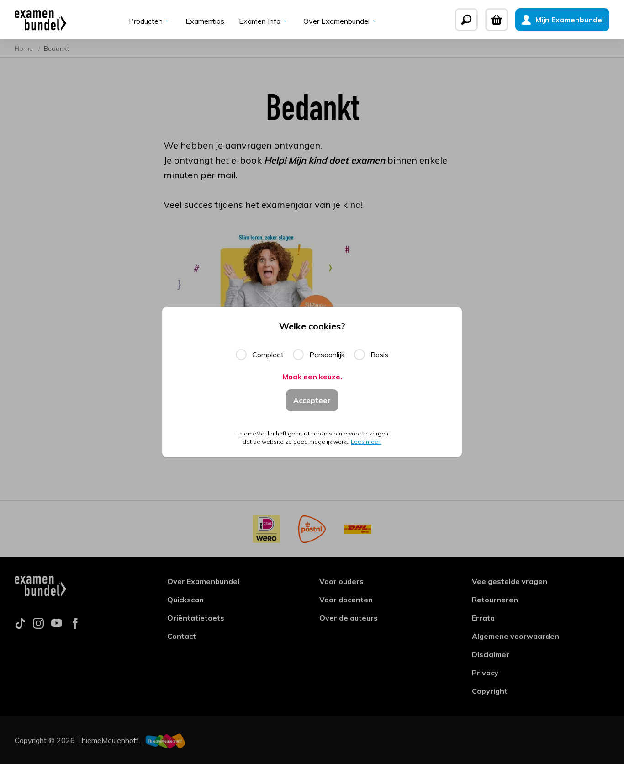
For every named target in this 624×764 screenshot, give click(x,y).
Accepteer (312, 400)
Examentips (204, 21)
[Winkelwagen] (496, 19)
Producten (146, 21)
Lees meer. (366, 441)
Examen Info (259, 21)
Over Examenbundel (336, 21)
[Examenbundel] (40, 19)
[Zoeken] (466, 19)
